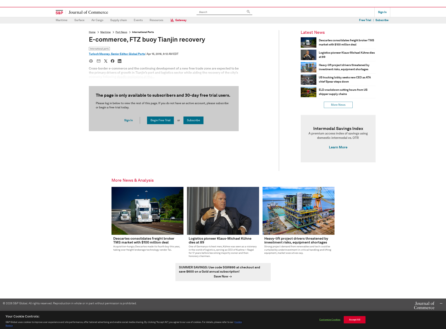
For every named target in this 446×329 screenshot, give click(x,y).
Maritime (61, 20)
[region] (223, 320)
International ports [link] (99, 48)
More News (338, 104)
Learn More (338, 147)
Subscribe (382, 20)
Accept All (354, 319)
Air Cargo (97, 20)
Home (92, 32)
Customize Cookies (329, 319)
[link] (338, 138)
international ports (143, 32)
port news (121, 32)
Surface (79, 20)
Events (138, 20)
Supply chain (118, 20)
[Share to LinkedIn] (120, 61)
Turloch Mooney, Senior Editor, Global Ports (117, 54)
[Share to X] (105, 61)
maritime (105, 32)
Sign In (382, 12)
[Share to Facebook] (112, 61)
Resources (156, 20)
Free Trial (365, 20)
